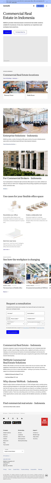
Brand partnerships (22, 440)
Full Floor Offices (9, 377)
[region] (25, 49)
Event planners (21, 438)
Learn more (14, 2)
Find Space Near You (20, 32)
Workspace (5, 413)
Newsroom (5, 440)
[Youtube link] (4, 418)
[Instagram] (13, 418)
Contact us (35, 432)
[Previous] (4, 2)
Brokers (20, 432)
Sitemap (40, 469)
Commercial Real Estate (14, 413)
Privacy (5, 469)
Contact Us (7, 32)
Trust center (6, 444)
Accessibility (33, 469)
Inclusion (5, 436)
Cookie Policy (16, 469)
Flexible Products (30, 285)
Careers (5, 438)
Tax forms (35, 438)
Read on (5, 291)
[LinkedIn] (22, 418)
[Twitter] (17, 418)
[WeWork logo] (6, 5)
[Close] (47, 2)
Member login (36, 434)
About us (5, 434)
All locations (6, 455)
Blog (4, 442)
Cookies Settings (25, 469)
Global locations (7, 432)
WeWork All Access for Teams (12, 374)
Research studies (7, 285)
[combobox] (8, 318)
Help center (36, 436)
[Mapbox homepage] (6, 61)
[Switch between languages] (33, 6)
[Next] (5, 2)
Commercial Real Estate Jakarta (11, 406)
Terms (9, 469)
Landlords (20, 434)
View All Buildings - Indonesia (10, 78)
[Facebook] (8, 418)
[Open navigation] (46, 6)
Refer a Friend (21, 436)
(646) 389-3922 (6, 459)
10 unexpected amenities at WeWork (37, 288)
